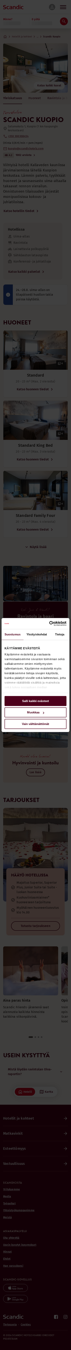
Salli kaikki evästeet (35, 701)
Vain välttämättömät (35, 724)
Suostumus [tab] (13, 634)
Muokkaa (33, 712)
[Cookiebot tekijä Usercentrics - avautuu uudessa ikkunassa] (50, 623)
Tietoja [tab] (59, 634)
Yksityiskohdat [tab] (36, 634)
